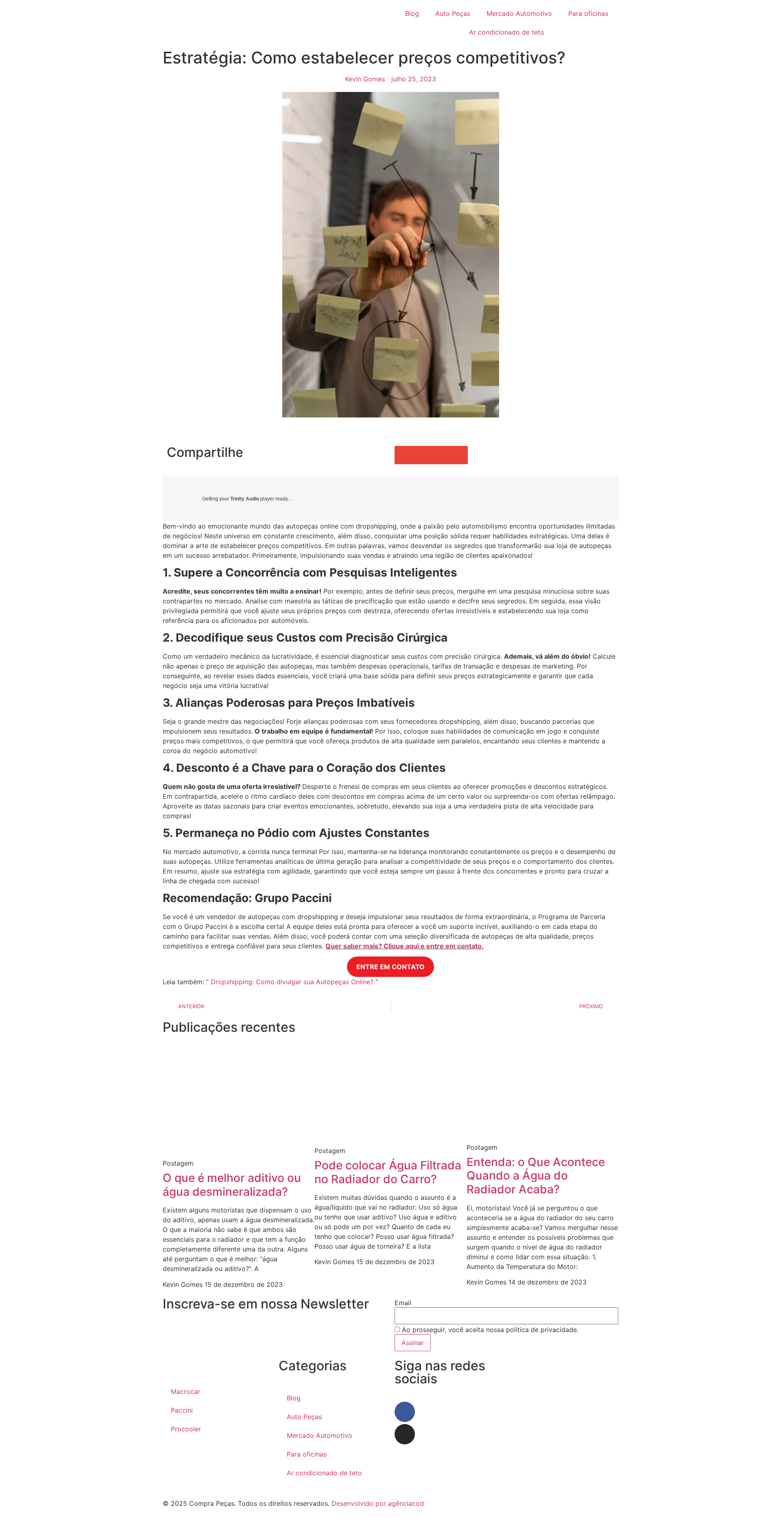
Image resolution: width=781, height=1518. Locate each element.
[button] (404, 455)
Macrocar (185, 1391)
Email (403, 1303)
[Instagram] (405, 1434)
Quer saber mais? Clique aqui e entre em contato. (404, 946)
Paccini (182, 1410)
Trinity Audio (244, 499)
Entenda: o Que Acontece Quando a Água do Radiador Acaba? (536, 1175)
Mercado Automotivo (519, 13)
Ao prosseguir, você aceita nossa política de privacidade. (489, 1329)
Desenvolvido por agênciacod (376, 1503)
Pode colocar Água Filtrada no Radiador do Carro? (387, 1172)
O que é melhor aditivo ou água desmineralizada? (232, 1185)
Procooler (186, 1429)
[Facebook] (405, 1412)
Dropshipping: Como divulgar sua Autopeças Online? (292, 982)
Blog (412, 13)
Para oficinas (588, 13)
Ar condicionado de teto (506, 32)
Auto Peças (452, 13)
